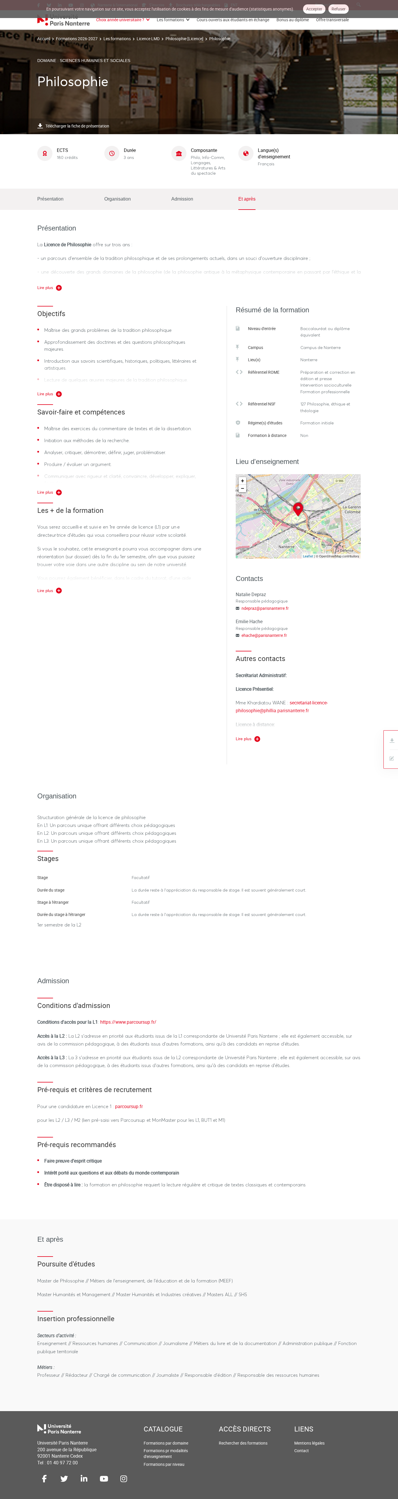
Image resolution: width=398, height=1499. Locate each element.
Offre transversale (332, 19)
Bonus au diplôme (293, 19)
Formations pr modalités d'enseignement (166, 1453)
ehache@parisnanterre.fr (264, 635)
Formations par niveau (164, 1464)
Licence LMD (148, 38)
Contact (301, 1450)
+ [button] (242, 481)
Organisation (117, 198)
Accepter (314, 9)
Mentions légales (309, 1443)
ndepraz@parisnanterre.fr (265, 608)
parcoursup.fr (129, 1106)
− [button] (242, 488)
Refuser (339, 9)
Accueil (43, 38)
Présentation (50, 198)
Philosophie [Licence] (184, 38)
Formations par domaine (166, 1443)
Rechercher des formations (243, 1443)
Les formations (170, 19)
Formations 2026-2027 (77, 38)
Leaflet (308, 556)
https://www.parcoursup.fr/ (128, 1022)
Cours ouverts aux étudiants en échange (233, 19)
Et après (247, 198)
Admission (182, 198)
